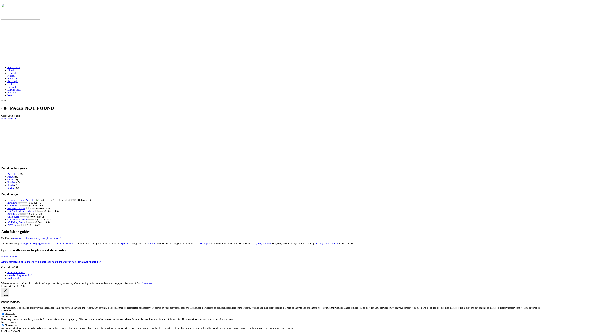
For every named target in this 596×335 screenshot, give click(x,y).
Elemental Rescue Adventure (21, 200)
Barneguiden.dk (9, 256)
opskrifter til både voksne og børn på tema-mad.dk (37, 238)
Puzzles (11, 182)
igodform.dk (13, 278)
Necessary (10, 313)
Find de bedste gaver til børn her (83, 262)
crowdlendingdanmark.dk (20, 275)
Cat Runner (13, 205)
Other (10, 179)
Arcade (11, 176)
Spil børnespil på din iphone (51, 262)
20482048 (12, 202)
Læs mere (147, 283)
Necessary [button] (6, 310)
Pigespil (11, 75)
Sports (10, 185)
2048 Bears (13, 214)
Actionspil (12, 81)
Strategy (11, 188)
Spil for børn (13, 67)
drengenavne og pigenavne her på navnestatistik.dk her (48, 243)
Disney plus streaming (327, 243)
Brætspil (11, 87)
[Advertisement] (94, 42)
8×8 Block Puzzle (16, 208)
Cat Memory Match (17, 219)
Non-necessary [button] (8, 322)
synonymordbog (263, 243)
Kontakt (11, 95)
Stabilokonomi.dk (16, 272)
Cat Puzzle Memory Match (20, 211)
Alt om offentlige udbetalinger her (19, 262)
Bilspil (10, 70)
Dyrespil (11, 73)
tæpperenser (126, 243)
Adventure (12, 174)
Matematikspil (14, 89)
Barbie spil (12, 78)
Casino (10, 84)
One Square (13, 216)
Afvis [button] (137, 283)
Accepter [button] (128, 283)
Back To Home (8, 118)
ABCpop (11, 225)
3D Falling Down (16, 222)
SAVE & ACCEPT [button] (10, 330)
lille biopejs (204, 243)
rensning (152, 243)
